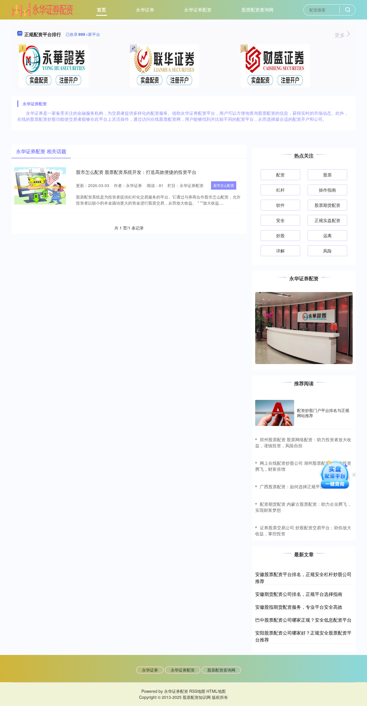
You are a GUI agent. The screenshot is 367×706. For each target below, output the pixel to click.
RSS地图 (197, 691)
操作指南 (327, 190)
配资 (280, 175)
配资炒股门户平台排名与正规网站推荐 (323, 412)
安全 (280, 220)
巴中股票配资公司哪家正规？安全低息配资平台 (303, 619)
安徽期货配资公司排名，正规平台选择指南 (298, 594)
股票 (327, 175)
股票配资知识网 (197, 697)
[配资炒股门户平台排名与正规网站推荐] (274, 413)
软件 (280, 205)
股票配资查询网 (257, 9)
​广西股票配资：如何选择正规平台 (292, 486)
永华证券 (145, 9)
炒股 (280, 235)
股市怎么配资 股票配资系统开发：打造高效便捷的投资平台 (136, 172)
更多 (340, 34)
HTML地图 (216, 691)
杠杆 (280, 190)
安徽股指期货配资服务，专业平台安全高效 (298, 607)
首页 (101, 9)
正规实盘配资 (327, 220)
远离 (327, 235)
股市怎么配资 (223, 185)
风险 (327, 251)
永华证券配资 (198, 9)
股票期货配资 (327, 205)
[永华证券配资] (42, 9)
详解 (280, 251)
